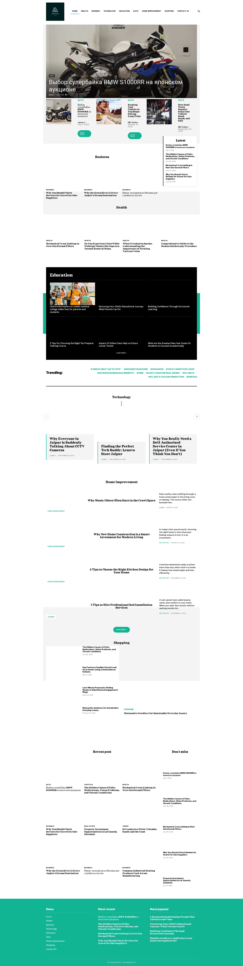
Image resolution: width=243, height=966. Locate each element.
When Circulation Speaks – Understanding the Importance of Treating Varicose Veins (138, 247)
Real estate (89, 826)
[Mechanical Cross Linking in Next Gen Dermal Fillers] (64, 224)
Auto (52, 76)
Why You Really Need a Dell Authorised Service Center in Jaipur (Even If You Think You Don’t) (172, 446)
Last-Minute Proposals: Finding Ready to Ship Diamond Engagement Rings (100, 689)
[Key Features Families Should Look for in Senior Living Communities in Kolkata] (64, 675)
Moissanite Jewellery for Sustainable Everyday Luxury (100, 709)
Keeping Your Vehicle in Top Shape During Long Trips (134, 110)
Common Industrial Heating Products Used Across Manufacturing (138, 873)
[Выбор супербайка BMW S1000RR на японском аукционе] (121, 61)
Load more (120, 353)
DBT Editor (133, 122)
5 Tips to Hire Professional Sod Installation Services (121, 606)
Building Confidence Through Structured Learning (168, 308)
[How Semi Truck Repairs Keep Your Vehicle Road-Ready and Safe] (159, 111)
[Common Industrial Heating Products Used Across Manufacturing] (140, 851)
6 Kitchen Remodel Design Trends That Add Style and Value (172, 918)
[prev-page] (46, 416)
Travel (125, 826)
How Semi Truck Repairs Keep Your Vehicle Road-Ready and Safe (184, 112)
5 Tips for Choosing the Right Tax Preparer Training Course (72, 344)
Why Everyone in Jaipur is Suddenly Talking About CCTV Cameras (67, 444)
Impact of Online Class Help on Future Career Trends (118, 344)
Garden (51, 617)
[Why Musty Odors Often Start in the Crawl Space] (65, 500)
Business (50, 190)
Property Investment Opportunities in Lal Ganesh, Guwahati (100, 832)
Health (49, 240)
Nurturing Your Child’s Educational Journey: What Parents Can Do (121, 308)
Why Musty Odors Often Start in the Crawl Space (121, 500)
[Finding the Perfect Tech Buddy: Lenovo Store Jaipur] (121, 424)
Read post (82, 134)
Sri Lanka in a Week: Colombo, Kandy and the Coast (139, 830)
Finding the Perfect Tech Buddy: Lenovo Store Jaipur (118, 450)
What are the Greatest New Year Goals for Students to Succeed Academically (169, 344)
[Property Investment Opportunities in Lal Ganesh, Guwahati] (102, 809)
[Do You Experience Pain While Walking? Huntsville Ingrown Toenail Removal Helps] (102, 224)
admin (161, 507)
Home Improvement (56, 511)
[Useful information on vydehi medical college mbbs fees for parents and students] (72, 294)
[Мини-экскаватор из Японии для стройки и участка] (140, 173)
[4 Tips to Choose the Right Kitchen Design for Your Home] (65, 571)
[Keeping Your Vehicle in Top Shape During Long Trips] (109, 111)
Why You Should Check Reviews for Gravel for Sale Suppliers (61, 195)
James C (52, 95)
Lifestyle (88, 784)
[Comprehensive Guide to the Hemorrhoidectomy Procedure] (179, 224)
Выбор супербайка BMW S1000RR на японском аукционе (84, 110)
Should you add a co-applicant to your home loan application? (171, 939)
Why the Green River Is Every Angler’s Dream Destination (101, 194)
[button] (199, 11)
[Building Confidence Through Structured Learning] (170, 294)
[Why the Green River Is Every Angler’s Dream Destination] (102, 173)
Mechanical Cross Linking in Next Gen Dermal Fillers (179, 166)
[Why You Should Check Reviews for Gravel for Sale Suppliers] (64, 173)
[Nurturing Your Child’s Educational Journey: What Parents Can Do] (121, 294)
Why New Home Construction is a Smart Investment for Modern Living (122, 535)
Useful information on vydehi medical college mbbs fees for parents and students (69, 309)
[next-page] (196, 416)
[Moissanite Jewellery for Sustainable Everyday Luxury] (64, 716)
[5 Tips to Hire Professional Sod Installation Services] (65, 606)
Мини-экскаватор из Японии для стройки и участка (139, 194)
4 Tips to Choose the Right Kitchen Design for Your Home (121, 571)
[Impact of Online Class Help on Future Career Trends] (121, 330)
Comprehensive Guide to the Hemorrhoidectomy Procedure (179, 244)
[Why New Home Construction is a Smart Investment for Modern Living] (65, 535)
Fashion (129, 709)
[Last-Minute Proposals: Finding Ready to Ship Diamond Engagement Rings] (64, 696)
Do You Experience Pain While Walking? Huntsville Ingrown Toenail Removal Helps (101, 246)
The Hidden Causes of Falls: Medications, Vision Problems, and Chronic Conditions (180, 156)
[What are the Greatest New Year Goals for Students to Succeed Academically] (170, 330)
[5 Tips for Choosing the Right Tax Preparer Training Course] (72, 330)
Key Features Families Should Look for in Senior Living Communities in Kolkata (100, 669)
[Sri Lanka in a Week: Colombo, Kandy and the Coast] (140, 809)
